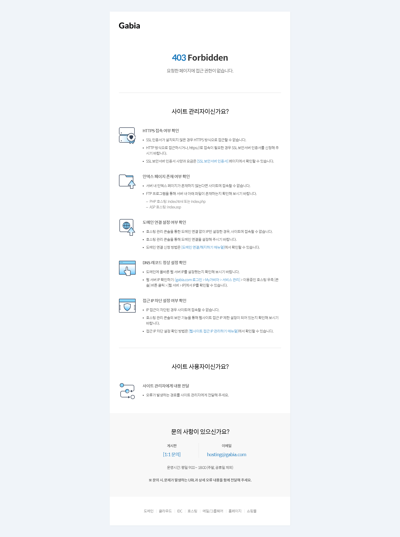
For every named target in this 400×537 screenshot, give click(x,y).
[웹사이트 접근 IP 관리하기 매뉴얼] (213, 331)
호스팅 (192, 511)
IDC (179, 511)
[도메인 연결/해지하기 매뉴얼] (203, 247)
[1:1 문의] (172, 454)
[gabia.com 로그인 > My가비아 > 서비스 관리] (207, 280)
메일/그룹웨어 (213, 511)
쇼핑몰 (251, 511)
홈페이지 (234, 511)
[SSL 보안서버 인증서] (212, 161)
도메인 (148, 511)
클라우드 (165, 511)
